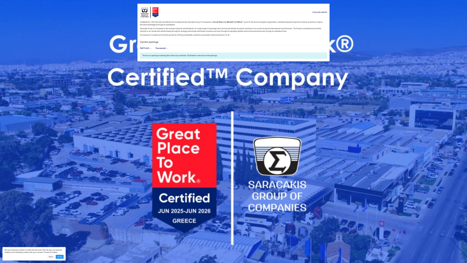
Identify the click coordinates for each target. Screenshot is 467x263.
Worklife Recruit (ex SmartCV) (319, 63)
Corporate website (319, 12)
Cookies (54, 252)
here (193, 55)
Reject (51, 257)
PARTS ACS (144, 48)
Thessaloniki (160, 48)
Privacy (46, 252)
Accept (59, 257)
